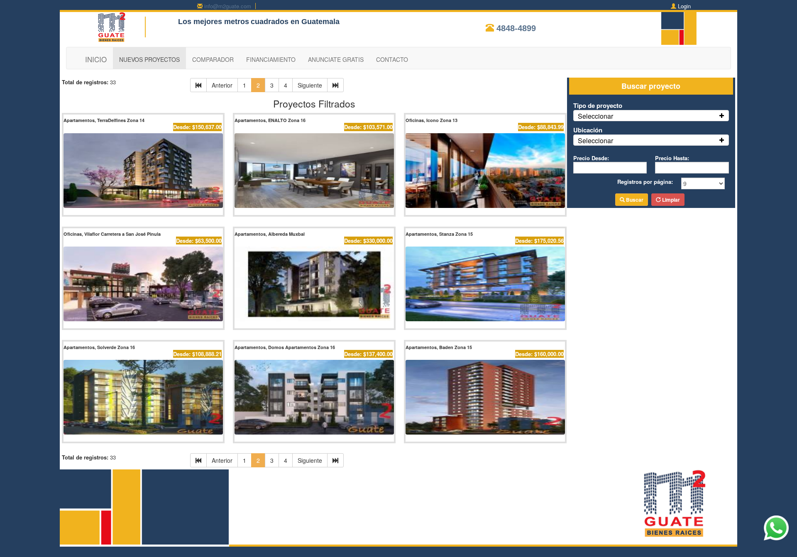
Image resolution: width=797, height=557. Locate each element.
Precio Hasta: (672, 158)
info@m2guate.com (227, 6)
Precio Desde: (591, 158)
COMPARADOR (213, 59)
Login (684, 6)
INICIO (96, 59)
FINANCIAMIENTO (271, 59)
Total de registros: (85, 82)
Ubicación (587, 129)
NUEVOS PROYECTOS (149, 59)
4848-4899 (516, 28)
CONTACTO (392, 59)
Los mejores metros (213, 21)
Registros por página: (645, 182)
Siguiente (310, 85)
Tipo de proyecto (597, 105)
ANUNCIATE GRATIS (336, 59)
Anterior (222, 85)
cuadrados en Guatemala (295, 21)
